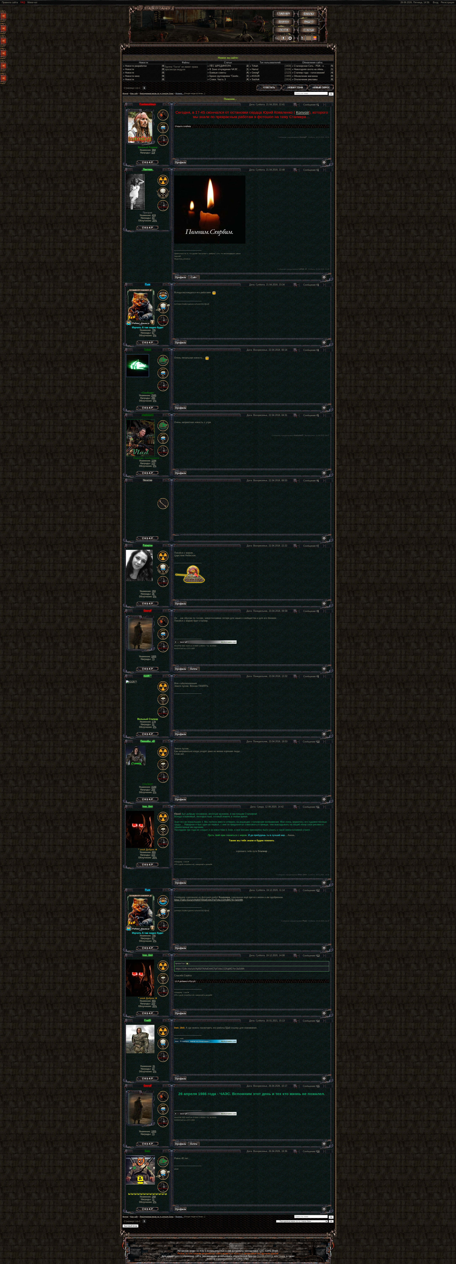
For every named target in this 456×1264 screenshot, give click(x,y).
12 (318, 890)
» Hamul (254, 69)
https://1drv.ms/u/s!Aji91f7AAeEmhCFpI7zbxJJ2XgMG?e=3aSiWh (208, 900)
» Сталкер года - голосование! (308, 72)
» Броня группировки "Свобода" (225, 76)
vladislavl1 (148, 414)
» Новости (128, 69)
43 (153, 218)
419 (154, 215)
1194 (153, 460)
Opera (282, 1256)
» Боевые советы (217, 72)
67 (153, 332)
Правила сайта (10, 2)
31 (153, 724)
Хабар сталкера (147, 161)
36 (153, 594)
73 (153, 659)
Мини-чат (32, 2)
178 (154, 721)
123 (153, 463)
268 (154, 1196)
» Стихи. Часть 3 (217, 79)
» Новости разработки (135, 66)
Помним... (179, 93)
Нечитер (147, 480)
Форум (125, 93)
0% (154, 335)
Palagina (147, 545)
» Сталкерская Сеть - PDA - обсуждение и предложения (322, 66)
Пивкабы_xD (147, 741)
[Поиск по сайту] (277, 38)
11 (318, 807)
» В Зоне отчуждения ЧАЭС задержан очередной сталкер (239, 69)
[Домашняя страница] (193, 277)
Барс (147, 1150)
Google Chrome (265, 1256)
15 (318, 1086)
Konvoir (302, 112)
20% (154, 220)
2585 (153, 395)
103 (153, 855)
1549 (153, 787)
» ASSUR (255, 76)
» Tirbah (254, 66)
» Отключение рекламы (304, 79)
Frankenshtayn (147, 104)
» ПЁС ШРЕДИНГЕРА (219, 66)
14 (318, 1020)
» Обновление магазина (305, 76)
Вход (435, 2)
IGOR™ (148, 676)
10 (318, 741)
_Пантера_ (148, 169)
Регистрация (447, 2)
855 (154, 852)
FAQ (22, 2)
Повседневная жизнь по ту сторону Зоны (156, 93)
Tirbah (147, 349)
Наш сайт (134, 93)
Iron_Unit (147, 806)
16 (318, 1151)
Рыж (147, 284)
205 (153, 789)
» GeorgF (254, 72)
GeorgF (148, 610)
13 (318, 955)
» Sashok (255, 79)
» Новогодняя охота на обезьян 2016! (312, 69)
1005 (153, 656)
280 (153, 398)
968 (154, 150)
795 (154, 330)
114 (153, 152)
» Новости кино (131, 76)
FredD (147, 1020)
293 (154, 591)
